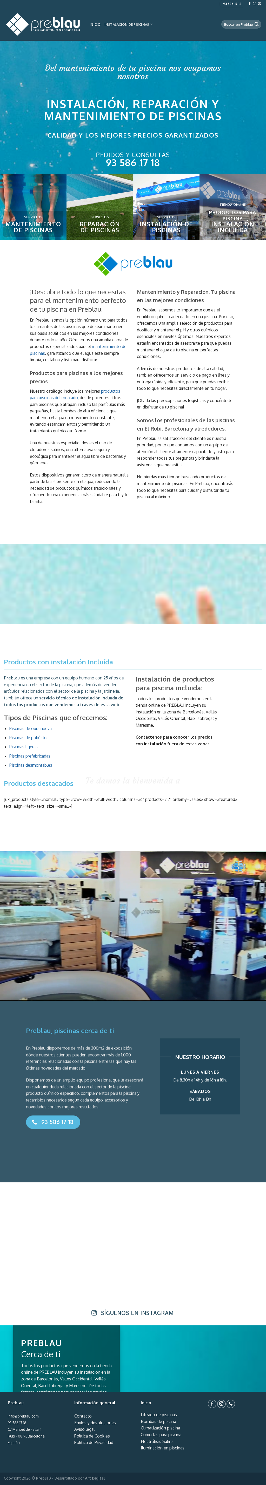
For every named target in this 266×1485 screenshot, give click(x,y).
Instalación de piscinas (126, 24)
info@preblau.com (23, 1416)
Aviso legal (84, 1429)
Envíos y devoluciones (95, 1422)
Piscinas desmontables (30, 765)
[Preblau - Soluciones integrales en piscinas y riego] (43, 24)
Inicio (95, 24)
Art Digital (95, 1478)
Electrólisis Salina (157, 1441)
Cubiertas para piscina (161, 1434)
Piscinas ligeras (23, 746)
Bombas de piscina (158, 1421)
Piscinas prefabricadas (29, 756)
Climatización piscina (160, 1427)
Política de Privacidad (93, 1442)
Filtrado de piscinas (159, 1414)
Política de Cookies (92, 1436)
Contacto (83, 1416)
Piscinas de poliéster (28, 737)
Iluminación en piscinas (162, 1447)
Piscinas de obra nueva (30, 728)
